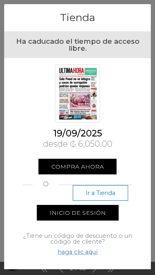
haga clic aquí (77, 252)
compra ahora (77, 166)
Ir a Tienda (100, 193)
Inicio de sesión (78, 212)
